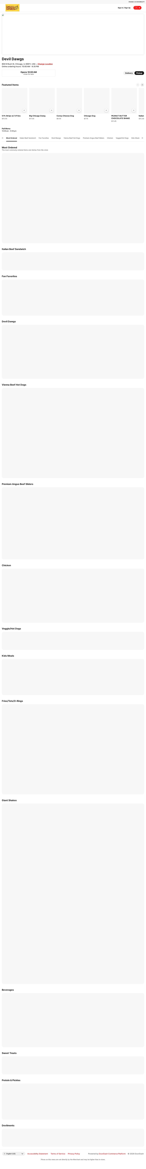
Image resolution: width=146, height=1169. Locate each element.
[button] (14, 104)
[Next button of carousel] (142, 85)
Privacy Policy (74, 1154)
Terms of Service (58, 1154)
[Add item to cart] (24, 110)
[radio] (128, 73)
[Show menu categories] (2, 138)
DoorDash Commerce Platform (112, 1154)
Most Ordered (11, 138)
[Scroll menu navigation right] (142, 138)
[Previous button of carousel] (138, 85)
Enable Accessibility (137, 2)
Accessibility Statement (37, 1154)
